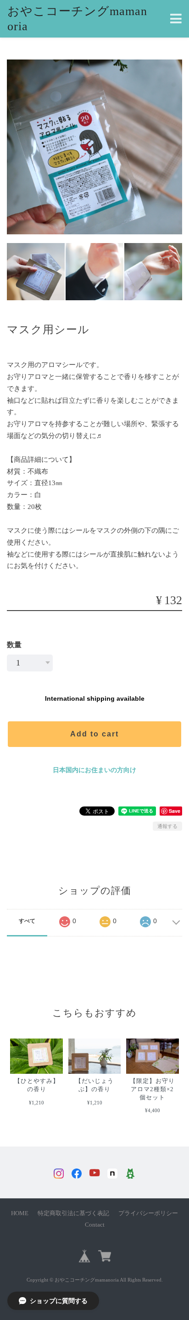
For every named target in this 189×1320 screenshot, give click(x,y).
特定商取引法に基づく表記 (73, 1213)
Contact (95, 1225)
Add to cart (94, 734)
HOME (19, 1213)
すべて (27, 921)
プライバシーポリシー (148, 1213)
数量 (14, 645)
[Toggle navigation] (176, 19)
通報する (167, 826)
